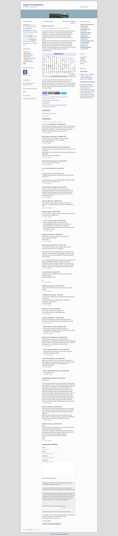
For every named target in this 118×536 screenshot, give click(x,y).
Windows (35, 43)
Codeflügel (28, 53)
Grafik (35, 32)
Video (28, 43)
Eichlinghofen (32, 30)
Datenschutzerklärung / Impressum (51, 518)
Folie (82, 76)
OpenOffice (29, 37)
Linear (54, 121)
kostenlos (25, 36)
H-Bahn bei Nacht (85, 29)
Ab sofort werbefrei (85, 32)
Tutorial (30, 41)
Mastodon (83, 74)
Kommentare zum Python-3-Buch (49, 106)
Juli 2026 (82, 58)
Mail (51, 93)
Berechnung (24, 26)
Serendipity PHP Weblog (29, 98)
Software (33, 39)
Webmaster (31, 43)
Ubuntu (33, 41)
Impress (32, 33)
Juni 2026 (82, 60)
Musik (24, 37)
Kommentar (45, 460)
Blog (27, 26)
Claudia (44, 168)
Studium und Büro (30, 58)
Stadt (36, 39)
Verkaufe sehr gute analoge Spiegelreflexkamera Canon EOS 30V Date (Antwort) (87, 91)
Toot (45, 93)
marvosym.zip (51, 91)
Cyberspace (34, 26)
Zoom (81, 79)
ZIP (85, 79)
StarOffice (24, 41)
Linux (30, 35)
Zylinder (87, 76)
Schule (28, 39)
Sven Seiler (45, 124)
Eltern (36, 30)
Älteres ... (82, 63)
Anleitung (26, 25)
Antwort (49, 132)
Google (32, 32)
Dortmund (29, 28)
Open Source (65, 96)
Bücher (27, 51)
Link (46, 132)
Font (61, 96)
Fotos (29, 32)
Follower (92, 74)
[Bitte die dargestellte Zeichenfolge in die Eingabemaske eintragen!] (46, 502)
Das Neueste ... (84, 62)
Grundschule (25, 33)
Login (24, 91)
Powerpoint (25, 39)
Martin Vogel (52, 28)
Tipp (27, 41)
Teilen (57, 93)
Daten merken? (47, 521)
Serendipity (30, 529)
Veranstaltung (25, 43)
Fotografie (25, 32)
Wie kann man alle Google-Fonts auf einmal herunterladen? (54, 105)
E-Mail (43, 451)
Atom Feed (27, 75)
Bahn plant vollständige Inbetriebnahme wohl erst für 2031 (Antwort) (87, 86)
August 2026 (83, 57)
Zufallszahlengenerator (86, 77)
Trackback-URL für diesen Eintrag (49, 113)
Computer (30, 26)
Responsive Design (48, 21)
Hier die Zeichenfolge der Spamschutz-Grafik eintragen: (54, 506)
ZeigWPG (89, 79)
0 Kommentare (45, 95)
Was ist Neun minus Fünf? (49, 478)
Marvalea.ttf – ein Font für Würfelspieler (50, 100)
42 (91, 76)
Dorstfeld (24, 28)
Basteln (53, 96)
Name (43, 447)
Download (58, 96)
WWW (24, 44)
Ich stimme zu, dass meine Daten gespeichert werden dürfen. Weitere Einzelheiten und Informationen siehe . (58, 516)
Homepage (45, 456)
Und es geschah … (45, 103)
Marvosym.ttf (47, 26)
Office (26, 37)
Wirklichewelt (29, 61)
